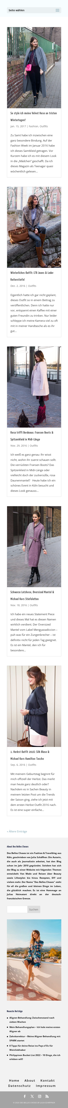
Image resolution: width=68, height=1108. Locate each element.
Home (14, 1080)
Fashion (33, 126)
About (29, 1080)
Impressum (46, 1086)
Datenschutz (19, 1086)
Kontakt (47, 1080)
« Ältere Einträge (17, 831)
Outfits (44, 126)
